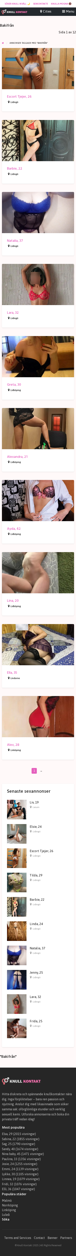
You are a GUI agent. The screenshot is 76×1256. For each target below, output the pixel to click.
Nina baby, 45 (11, 1154)
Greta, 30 (14, 384)
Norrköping (10, 1205)
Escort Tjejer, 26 (19, 96)
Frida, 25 (36, 1021)
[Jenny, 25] (17, 980)
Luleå (6, 1214)
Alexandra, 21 (17, 457)
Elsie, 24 (36, 827)
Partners (66, 1238)
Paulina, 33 (9, 1159)
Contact (39, 1238)
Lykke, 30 (8, 1174)
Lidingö (14, 102)
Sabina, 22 (9, 1139)
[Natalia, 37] (17, 955)
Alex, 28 (13, 745)
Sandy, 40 (8, 1149)
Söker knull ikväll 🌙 (17, 3)
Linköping (16, 750)
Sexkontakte (40, 3)
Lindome (15, 678)
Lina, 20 (13, 600)
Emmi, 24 (8, 1169)
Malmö (7, 1200)
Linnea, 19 (9, 1179)
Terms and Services (17, 1238)
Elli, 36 (6, 1189)
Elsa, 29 (7, 1134)
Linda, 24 (36, 924)
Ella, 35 (12, 672)
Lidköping (16, 390)
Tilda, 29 (36, 875)
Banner (52, 1238)
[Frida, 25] (17, 1028)
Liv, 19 (34, 802)
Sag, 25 (7, 1144)
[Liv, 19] (17, 809)
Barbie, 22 (14, 168)
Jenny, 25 (36, 972)
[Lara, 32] (17, 1004)
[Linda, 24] (17, 931)
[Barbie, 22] (17, 907)
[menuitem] (17, 4)
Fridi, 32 (7, 1184)
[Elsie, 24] (17, 834)
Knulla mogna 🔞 (61, 3)
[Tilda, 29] (17, 882)
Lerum (36, 807)
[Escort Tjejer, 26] (17, 858)
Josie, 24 (8, 1164)
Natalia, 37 (15, 241)
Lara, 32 (13, 312)
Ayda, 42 (14, 529)
